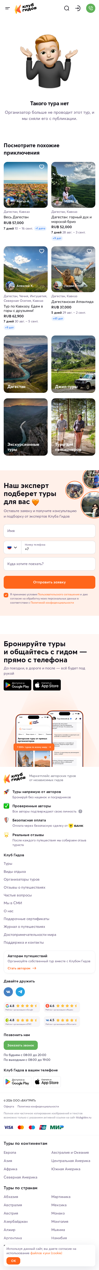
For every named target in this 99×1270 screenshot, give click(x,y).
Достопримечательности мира (30, 934)
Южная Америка (65, 1169)
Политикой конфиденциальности (52, 602)
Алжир (9, 1229)
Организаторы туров (22, 879)
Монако (58, 1213)
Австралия (13, 1205)
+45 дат (58, 318)
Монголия (59, 1221)
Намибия (59, 1238)
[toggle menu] (7, 8)
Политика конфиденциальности (38, 1106)
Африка (10, 1169)
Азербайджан (16, 1221)
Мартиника (60, 1196)
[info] (80, 811)
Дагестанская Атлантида (72, 301)
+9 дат (57, 238)
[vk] (8, 991)
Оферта (9, 1106)
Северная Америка (20, 1177)
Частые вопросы (18, 895)
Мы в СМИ (13, 903)
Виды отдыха (15, 871)
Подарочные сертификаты (26, 918)
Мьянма (58, 1229)
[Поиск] (66, 8)
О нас (8, 911)
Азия (8, 1160)
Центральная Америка (70, 1160)
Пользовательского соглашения (58, 594)
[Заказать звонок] (90, 8)
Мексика (59, 1205)
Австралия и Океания (70, 1152)
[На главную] (26, 8)
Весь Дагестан (16, 217)
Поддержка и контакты (24, 942)
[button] (9, 547)
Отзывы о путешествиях (24, 887)
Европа (10, 1152)
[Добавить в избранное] (42, 167)
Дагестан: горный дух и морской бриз (71, 219)
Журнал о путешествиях (24, 926)
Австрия (11, 1213)
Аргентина (13, 1238)
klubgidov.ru (83, 1117)
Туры (8, 863)
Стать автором (19, 968)
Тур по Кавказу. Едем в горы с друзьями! (23, 308)
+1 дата (40, 228)
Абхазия (11, 1196)
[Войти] (77, 8)
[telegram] (20, 991)
